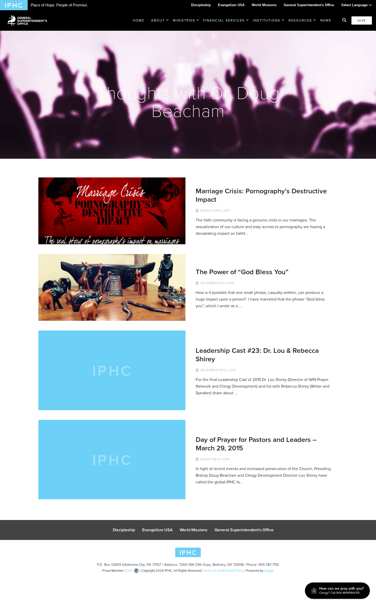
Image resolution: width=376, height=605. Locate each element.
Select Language (355, 5)
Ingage (269, 570)
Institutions (266, 20)
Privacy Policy (234, 570)
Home (138, 20)
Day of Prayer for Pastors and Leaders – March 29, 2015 (256, 443)
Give (362, 20)
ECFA (128, 570)
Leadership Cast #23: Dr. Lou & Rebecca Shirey (257, 354)
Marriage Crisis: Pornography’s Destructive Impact (261, 195)
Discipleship (201, 5)
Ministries (184, 20)
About (158, 20)
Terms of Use (213, 570)
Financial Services (224, 20)
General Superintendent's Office (309, 5)
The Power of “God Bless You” (242, 272)
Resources (300, 20)
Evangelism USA (231, 5)
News (325, 20)
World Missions (264, 5)
